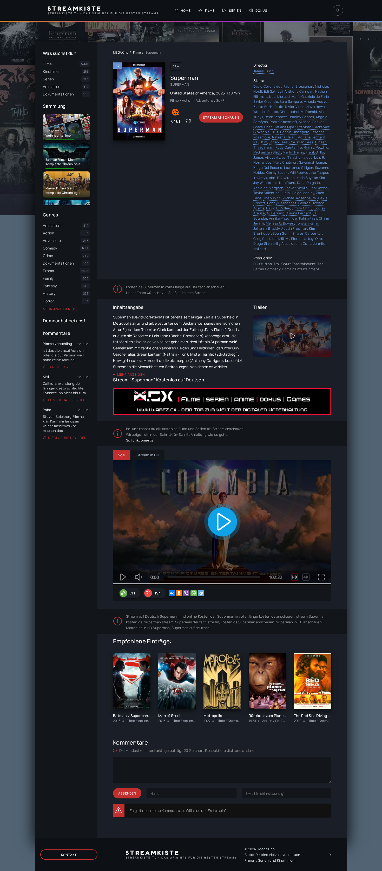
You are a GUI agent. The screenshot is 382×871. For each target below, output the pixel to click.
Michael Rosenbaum (299, 198)
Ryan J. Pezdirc (316, 147)
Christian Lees (301, 142)
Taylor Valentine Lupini (272, 192)
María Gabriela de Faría (310, 96)
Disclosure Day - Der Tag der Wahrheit (69, 438)
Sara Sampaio (291, 101)
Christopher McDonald (298, 111)
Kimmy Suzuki (277, 172)
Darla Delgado (308, 182)
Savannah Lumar (312, 162)
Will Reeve (298, 172)
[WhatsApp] (193, 593)
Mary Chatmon (285, 162)
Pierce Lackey (302, 238)
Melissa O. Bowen (280, 223)
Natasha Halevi (284, 137)
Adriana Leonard (311, 137)
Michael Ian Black (267, 152)
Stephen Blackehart (313, 127)
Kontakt (69, 855)
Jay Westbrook (265, 182)
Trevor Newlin (296, 187)
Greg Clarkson (265, 238)
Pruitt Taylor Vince (289, 106)
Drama (48, 270)
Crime (48, 255)
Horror (48, 300)
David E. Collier (278, 208)
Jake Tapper (318, 172)
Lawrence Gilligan (298, 167)
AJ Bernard (276, 213)
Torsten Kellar (307, 223)
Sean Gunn (282, 233)
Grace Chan (263, 127)
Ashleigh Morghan (268, 187)
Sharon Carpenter (307, 233)
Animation (52, 225)
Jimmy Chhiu (302, 208)
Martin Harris (293, 152)
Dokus (261, 10)
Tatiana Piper (284, 127)
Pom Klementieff (283, 121)
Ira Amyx (260, 177)
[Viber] (186, 593)
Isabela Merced (277, 96)
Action (48, 232)
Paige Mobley (303, 192)
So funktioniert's (139, 440)
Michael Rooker (311, 121)
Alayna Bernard (298, 213)
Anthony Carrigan (299, 91)
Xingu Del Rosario (267, 167)
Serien (235, 10)
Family (48, 278)
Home (186, 10)
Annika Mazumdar (283, 218)
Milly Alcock (282, 243)
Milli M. (283, 238)
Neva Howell (316, 106)
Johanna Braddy (266, 228)
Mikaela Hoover (316, 101)
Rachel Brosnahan (298, 86)
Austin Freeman (294, 228)
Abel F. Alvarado (282, 177)
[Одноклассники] (179, 593)
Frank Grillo (315, 152)
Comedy (50, 248)
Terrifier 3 (58, 367)
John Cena (303, 243)
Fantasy (50, 285)
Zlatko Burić (263, 106)
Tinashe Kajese (300, 157)
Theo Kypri (272, 198)
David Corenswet (267, 86)
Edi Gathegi (273, 91)
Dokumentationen (58, 263)
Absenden (127, 793)
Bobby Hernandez (282, 203)
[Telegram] (201, 593)
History (49, 293)
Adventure (52, 240)
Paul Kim (260, 142)
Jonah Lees (278, 142)
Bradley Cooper (301, 116)
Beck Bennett (276, 116)
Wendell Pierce (265, 111)
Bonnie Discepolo (294, 132)
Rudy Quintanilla (288, 147)
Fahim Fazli (308, 218)
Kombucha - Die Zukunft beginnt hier (69, 400)
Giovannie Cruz (266, 132)
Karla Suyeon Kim (311, 177)
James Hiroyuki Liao (269, 157)
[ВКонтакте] (172, 593)
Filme (210, 10)
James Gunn (263, 71)
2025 (220, 93)
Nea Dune (287, 182)
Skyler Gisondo (265, 101)
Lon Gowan (318, 187)
